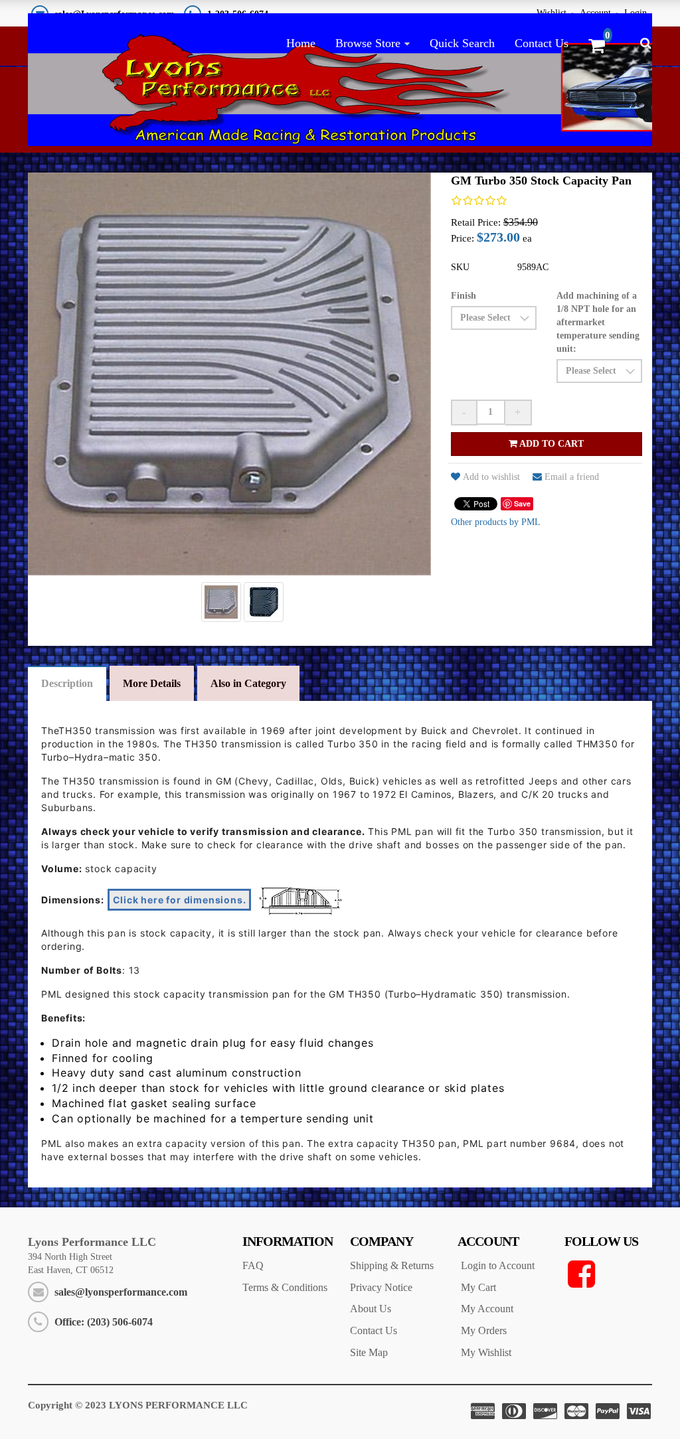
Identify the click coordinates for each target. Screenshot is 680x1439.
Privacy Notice (381, 1287)
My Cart (478, 1287)
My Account (487, 1308)
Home (300, 43)
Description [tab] (67, 683)
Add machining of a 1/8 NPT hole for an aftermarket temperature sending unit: (597, 322)
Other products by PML (496, 522)
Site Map (369, 1352)
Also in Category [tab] (248, 683)
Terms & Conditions (284, 1287)
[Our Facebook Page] (608, 1274)
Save (522, 503)
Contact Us (541, 43)
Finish (463, 296)
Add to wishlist (491, 477)
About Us (370, 1308)
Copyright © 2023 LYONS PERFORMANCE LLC (138, 1405)
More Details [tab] (152, 683)
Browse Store (367, 43)
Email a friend (572, 477)
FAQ (253, 1265)
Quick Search (462, 43)
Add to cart (550, 444)
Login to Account (498, 1265)
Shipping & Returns (392, 1265)
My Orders (484, 1330)
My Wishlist (486, 1352)
